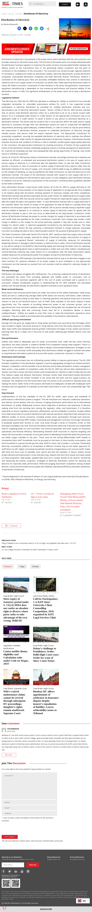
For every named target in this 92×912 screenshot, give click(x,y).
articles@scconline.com (77, 859)
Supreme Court (20, 688)
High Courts (19, 596)
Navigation (46, 909)
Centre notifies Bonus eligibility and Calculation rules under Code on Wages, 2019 (16, 657)
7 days (22, 566)
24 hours (7, 566)
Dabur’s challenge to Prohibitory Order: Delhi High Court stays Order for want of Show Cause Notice (46, 654)
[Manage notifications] (4, 907)
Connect (65, 4)
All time (35, 566)
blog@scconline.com (53, 859)
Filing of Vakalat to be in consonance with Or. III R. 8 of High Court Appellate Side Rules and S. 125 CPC (39, 541)
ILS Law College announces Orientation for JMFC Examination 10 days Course (30, 548)
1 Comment (13, 526)
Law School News (40, 596)
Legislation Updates (11, 645)
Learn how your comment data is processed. (47, 841)
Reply (11, 755)
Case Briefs (8, 596)
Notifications (8, 648)
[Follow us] (3, 871)
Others (51, 596)
